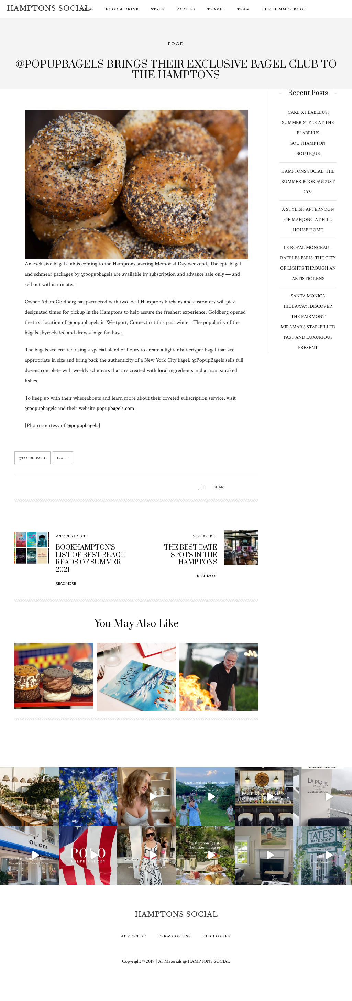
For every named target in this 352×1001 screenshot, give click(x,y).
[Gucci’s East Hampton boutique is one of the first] (29, 855)
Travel (216, 8)
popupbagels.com (115, 408)
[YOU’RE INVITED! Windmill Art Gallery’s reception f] (88, 796)
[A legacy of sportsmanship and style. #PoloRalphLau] (88, 855)
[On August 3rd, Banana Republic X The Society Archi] (205, 796)
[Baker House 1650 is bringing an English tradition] (205, 855)
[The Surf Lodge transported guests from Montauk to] (29, 796)
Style (158, 8)
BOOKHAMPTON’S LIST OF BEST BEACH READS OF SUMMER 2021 (90, 558)
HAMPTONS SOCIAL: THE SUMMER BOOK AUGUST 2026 (308, 181)
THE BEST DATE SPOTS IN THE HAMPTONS (190, 555)
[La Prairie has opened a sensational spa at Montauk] (322, 796)
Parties (186, 8)
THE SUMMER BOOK (284, 8)
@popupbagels (41, 408)
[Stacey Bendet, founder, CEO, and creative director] (146, 855)
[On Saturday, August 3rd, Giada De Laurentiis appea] (146, 796)
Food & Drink (122, 8)
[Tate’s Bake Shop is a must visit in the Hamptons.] (322, 855)
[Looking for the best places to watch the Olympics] (264, 796)
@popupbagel (32, 458)
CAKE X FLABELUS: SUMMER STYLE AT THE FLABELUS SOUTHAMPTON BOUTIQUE (308, 133)
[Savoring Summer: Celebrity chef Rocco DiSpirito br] (264, 855)
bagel (63, 458)
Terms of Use (174, 935)
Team (243, 8)
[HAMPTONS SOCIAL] (48, 8)
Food (176, 43)
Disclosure (217, 935)
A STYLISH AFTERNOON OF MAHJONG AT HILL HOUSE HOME (308, 219)
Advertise (133, 935)
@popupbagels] (83, 425)
